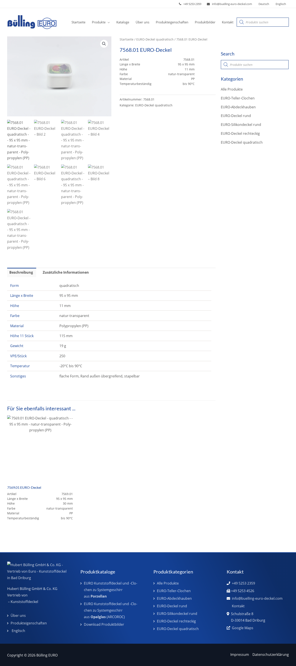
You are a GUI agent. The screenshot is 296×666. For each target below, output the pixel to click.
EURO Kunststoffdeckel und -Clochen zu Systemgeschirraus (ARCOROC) (110, 610)
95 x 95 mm (68, 295)
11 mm (65, 305)
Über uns (18, 615)
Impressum (239, 654)
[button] (108, 22)
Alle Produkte (232, 89)
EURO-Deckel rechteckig (240, 133)
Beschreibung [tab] (21, 272)
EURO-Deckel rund (236, 115)
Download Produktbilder (104, 624)
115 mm (66, 335)
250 (62, 356)
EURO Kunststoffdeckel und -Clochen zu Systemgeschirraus (110, 590)
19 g (62, 345)
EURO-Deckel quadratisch (155, 39)
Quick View (40, 477)
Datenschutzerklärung (270, 654)
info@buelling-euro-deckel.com (232, 4)
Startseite (126, 39)
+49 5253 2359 (192, 4)
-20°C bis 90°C (70, 366)
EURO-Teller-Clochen (238, 98)
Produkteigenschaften (29, 623)
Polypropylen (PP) (73, 325)
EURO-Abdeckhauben (238, 107)
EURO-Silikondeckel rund (241, 124)
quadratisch (69, 285)
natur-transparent (74, 315)
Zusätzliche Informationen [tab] (66, 272)
